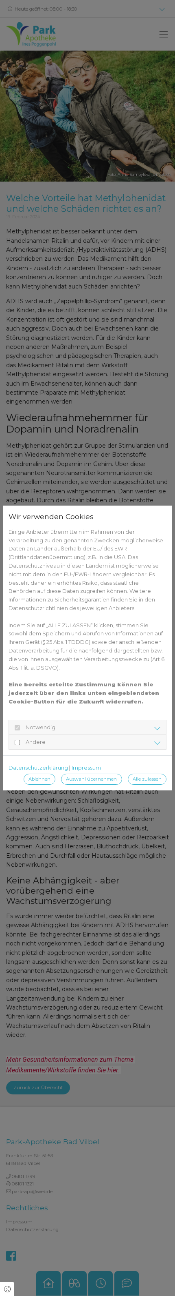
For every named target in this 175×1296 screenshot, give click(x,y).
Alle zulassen (147, 779)
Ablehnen (39, 779)
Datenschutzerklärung (38, 767)
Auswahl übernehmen (91, 779)
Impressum (86, 767)
